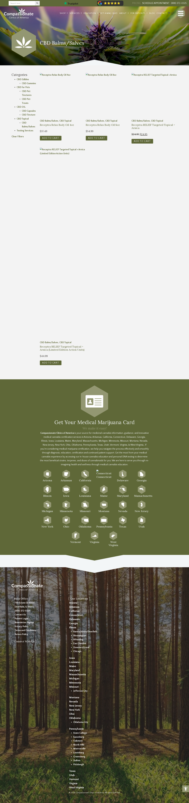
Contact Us (20, 614)
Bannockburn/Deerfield (85, 631)
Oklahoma (75, 718)
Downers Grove (81, 647)
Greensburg (79, 756)
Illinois (72, 627)
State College (80, 733)
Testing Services (25, 130)
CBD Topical (23, 119)
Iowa (72, 658)
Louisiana (74, 662)
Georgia (73, 623)
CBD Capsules (29, 111)
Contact (162, 13)
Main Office (21, 598)
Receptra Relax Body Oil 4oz (57, 124)
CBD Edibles (23, 79)
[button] (185, 788)
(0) (171, 13)
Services (75, 13)
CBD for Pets (23, 87)
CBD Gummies (29, 83)
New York (74, 709)
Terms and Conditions (25, 630)
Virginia (73, 783)
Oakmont (78, 741)
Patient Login (21, 618)
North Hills (78, 745)
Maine (72, 666)
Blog (152, 13)
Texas (72, 771)
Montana (74, 697)
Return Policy (21, 634)
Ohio (71, 714)
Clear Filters (18, 136)
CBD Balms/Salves (49, 121)
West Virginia (76, 787)
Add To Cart (142, 141)
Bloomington (79, 635)
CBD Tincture (28, 115)
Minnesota (75, 682)
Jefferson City (80, 691)
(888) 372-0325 (22, 611)
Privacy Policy (21, 626)
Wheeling (78, 639)
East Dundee (79, 643)
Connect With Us (24, 641)
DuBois (76, 760)
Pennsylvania (76, 728)
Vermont (74, 779)
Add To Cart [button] (50, 138)
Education (90, 13)
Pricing (136, 3)
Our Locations (79, 598)
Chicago (77, 651)
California (74, 611)
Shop (63, 13)
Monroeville (79, 748)
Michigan (74, 678)
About (123, 13)
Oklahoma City (80, 722)
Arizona (73, 602)
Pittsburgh (78, 764)
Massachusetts (77, 674)
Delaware (74, 619)
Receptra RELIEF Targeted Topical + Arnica (153, 126)
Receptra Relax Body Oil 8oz (103, 124)
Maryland (74, 670)
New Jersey (75, 705)
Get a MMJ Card (109, 13)
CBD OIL (21, 107)
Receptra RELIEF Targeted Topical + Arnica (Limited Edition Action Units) (62, 348)
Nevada (73, 701)
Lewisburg (78, 752)
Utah (72, 775)
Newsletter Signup (24, 622)
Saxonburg (78, 737)
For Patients (138, 13)
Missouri (74, 686)
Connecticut (76, 615)
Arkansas (74, 607)
